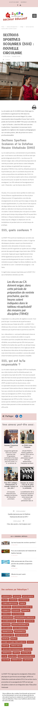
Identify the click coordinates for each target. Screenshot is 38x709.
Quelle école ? (7, 635)
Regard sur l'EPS (21, 635)
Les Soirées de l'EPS (8, 621)
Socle (30, 642)
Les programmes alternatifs (24, 617)
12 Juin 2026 (14, 545)
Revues (5, 638)
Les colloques (17, 614)
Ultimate (27, 649)
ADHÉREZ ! (24, 2)
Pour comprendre (20, 628)
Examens (25, 610)
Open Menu (34, 16)
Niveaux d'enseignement (12, 26)
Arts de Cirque (28, 596)
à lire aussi (27, 659)
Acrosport (6, 596)
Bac (4, 599)
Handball (6, 614)
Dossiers (6, 610)
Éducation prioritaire (26, 656)
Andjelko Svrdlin (16, 56)
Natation (6, 624)
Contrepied (23, 599)
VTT (4, 656)
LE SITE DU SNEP (14, 2)
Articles (17, 596)
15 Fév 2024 (6, 56)
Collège (21, 26)
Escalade (15, 610)
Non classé (6, 628)
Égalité (5, 659)
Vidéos (16, 652)
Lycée (20, 621)
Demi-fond (6, 607)
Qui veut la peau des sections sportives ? (23, 542)
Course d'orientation (9, 603)
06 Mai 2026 (14, 568)
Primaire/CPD (7, 631)
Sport (5, 645)
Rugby (13, 638)
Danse (22, 603)
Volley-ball (26, 652)
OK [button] (6, 704)
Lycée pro (30, 621)
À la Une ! (12, 656)
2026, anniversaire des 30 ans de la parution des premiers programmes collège (21, 563)
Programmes (20, 631)
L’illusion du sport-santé (18, 574)
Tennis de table (16, 645)
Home (2, 26)
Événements (16, 659)
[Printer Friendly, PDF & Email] (34, 107)
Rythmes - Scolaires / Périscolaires (13, 642)
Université (6, 652)
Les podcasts (7, 617)
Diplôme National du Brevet (22, 607)
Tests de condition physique (12, 649)
